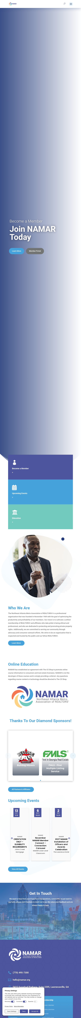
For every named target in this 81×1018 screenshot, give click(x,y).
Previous (12, 838)
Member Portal (35, 251)
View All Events (18, 869)
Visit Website (25, 772)
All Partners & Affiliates (21, 789)
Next (69, 838)
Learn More (16, 251)
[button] (73, 756)
